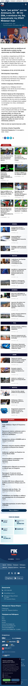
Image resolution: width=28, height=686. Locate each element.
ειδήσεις (7, 1)
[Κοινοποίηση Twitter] (8, 138)
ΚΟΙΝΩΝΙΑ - (4, 442)
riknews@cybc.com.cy (9, 593)
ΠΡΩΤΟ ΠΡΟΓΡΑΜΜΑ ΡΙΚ (8, 624)
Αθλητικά (5, 567)
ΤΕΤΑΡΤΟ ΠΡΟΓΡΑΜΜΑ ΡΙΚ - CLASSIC (11, 629)
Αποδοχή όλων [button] (6, 679)
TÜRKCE (18, 559)
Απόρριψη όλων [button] (15, 679)
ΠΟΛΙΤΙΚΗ (14, 255)
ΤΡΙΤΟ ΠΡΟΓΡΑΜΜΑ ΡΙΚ (8, 627)
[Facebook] (9, 573)
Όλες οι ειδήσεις (13, 510)
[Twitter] (12, 573)
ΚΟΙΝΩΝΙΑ (14, 224)
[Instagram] (15, 573)
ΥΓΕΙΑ (14, 323)
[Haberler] (20, 530)
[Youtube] (18, 573)
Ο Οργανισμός (5, 608)
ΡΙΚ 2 (3, 618)
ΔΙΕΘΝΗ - (3, 436)
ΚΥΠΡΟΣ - (3, 428)
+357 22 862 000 (8, 590)
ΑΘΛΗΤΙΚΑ (25, 27)
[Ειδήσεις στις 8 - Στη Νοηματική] (20, 522)
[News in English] (7, 538)
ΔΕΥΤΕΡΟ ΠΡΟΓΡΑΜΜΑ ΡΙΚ (8, 626)
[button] (3, 673)
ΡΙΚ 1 (3, 617)
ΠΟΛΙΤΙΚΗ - (4, 500)
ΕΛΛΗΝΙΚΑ (11, 559)
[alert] (11, 671)
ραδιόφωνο (19, 1)
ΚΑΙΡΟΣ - (3, 507)
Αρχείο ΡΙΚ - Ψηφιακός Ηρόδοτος (10, 610)
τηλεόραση (12, 1)
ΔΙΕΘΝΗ (14, 354)
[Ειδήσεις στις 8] (7, 522)
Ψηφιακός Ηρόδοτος (13, 567)
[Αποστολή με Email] (11, 138)
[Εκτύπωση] (13, 138)
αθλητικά (25, 1)
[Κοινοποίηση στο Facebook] (5, 138)
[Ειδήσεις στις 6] (7, 530)
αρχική (2, 1)
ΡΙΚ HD (3, 620)
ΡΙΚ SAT (4, 622)
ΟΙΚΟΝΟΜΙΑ (14, 290)
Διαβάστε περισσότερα (12, 670)
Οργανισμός (22, 567)
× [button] (19, 659)
